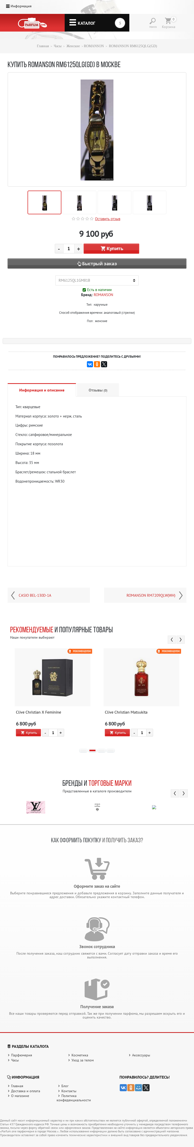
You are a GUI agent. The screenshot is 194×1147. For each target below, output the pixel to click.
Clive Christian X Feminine (38, 712)
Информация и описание (41, 390)
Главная (43, 46)
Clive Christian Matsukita (126, 712)
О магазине (20, 1095)
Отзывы (98, 390)
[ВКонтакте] (90, 364)
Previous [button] (172, 640)
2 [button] (92, 750)
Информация (21, 6)
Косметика (79, 1055)
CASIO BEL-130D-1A (35, 595)
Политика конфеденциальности (74, 1097)
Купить (115, 248)
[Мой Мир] (138, 1087)
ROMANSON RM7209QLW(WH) (151, 595)
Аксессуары (141, 1055)
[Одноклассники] (97, 364)
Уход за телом (82, 1060)
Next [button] (181, 640)
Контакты (68, 1091)
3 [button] (101, 750)
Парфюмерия (21, 1055)
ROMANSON (94, 46)
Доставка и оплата (25, 1091)
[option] (52, 696)
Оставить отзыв (107, 218)
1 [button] (83, 750)
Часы (57, 46)
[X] (104, 364)
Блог (64, 1086)
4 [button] (110, 750)
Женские (73, 46)
